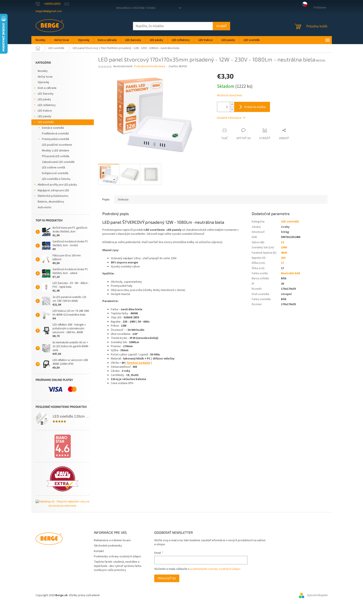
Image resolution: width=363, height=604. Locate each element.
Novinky (43, 71)
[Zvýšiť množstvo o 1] (232, 104)
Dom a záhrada (47, 88)
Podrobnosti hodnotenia (149, 66)
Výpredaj (43, 82)
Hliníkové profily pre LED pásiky (57, 185)
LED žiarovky (46, 94)
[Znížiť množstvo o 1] (232, 109)
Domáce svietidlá (53, 128)
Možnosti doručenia (229, 96)
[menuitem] (40, 40)
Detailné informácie (229, 118)
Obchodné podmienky (108, 546)
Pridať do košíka (255, 107)
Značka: (177, 66)
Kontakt (99, 551)
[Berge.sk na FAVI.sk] (62, 479)
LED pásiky (44, 99)
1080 (284, 247)
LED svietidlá (46, 122)
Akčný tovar (45, 77)
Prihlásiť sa (167, 578)
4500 (284, 253)
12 (282, 242)
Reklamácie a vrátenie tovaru (136, 8)
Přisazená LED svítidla (55, 156)
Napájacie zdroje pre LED (53, 190)
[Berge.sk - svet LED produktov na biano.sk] (62, 446)
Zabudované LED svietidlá (58, 162)
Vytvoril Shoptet (317, 595)
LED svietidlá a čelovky (56, 179)
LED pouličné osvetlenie (57, 145)
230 (283, 258)
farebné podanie (138, 363)
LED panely (44, 116)
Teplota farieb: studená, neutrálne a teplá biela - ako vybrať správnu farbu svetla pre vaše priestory (117, 566)
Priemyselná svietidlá (55, 139)
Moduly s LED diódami (55, 150)
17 (282, 263)
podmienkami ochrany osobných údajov (215, 569)
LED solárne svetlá (53, 167)
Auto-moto (44, 207)
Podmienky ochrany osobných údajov (117, 556)
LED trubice (45, 111)
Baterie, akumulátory (51, 202)
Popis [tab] (106, 199)
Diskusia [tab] (123, 199)
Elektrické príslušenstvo (53, 196)
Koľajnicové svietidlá (55, 173)
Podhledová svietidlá (55, 133)
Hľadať (221, 26)
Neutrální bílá (290, 273)
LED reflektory (47, 105)
